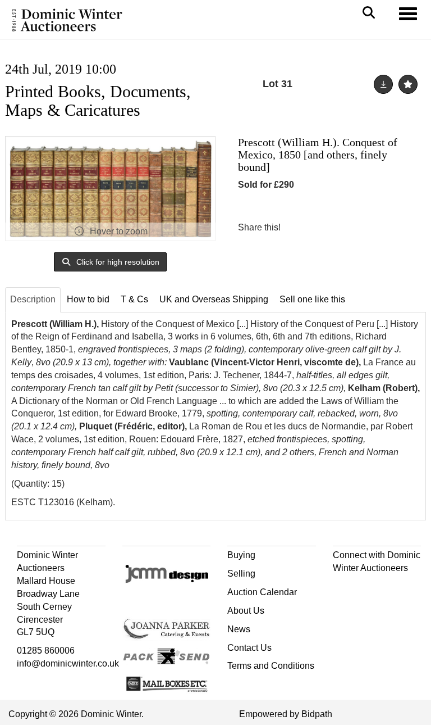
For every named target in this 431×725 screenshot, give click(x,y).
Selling (241, 573)
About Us (245, 610)
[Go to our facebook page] (343, 588)
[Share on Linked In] (322, 227)
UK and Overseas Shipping (213, 299)
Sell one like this (312, 299)
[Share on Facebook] (299, 227)
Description (33, 299)
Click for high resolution (116, 261)
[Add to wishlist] (408, 84)
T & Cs (134, 299)
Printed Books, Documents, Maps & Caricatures (98, 100)
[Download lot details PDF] (383, 84)
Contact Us (249, 647)
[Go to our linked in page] (366, 588)
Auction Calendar (262, 592)
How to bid (88, 299)
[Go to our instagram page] (345, 227)
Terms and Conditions (270, 665)
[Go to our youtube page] (390, 588)
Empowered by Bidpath (285, 714)
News (238, 629)
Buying (241, 555)
